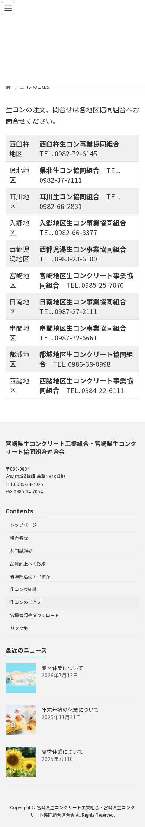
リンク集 (19, 628)
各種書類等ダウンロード (34, 615)
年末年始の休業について (70, 710)
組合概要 (19, 537)
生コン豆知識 (23, 589)
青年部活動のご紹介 (30, 576)
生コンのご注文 (25, 602)
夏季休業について (62, 668)
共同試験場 (21, 550)
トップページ (23, 525)
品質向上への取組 (28, 563)
